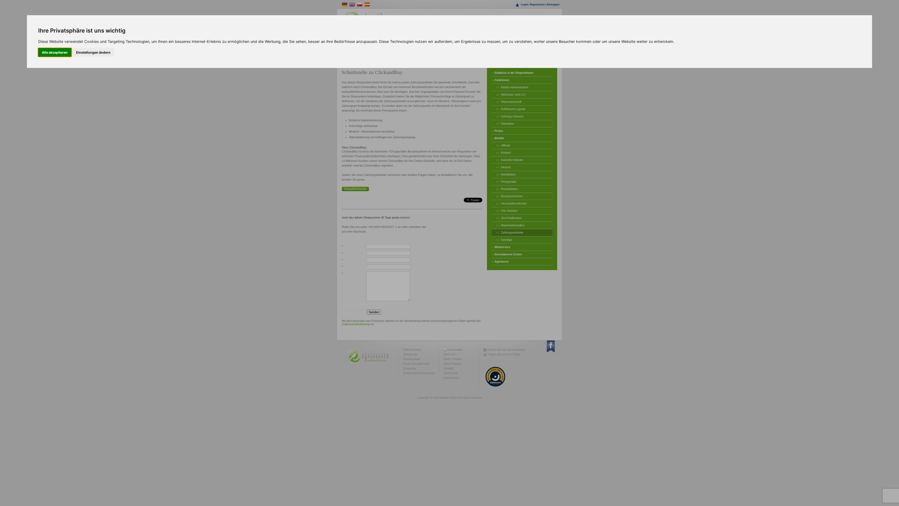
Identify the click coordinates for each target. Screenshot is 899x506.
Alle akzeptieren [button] (55, 52)
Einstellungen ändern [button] (93, 52)
